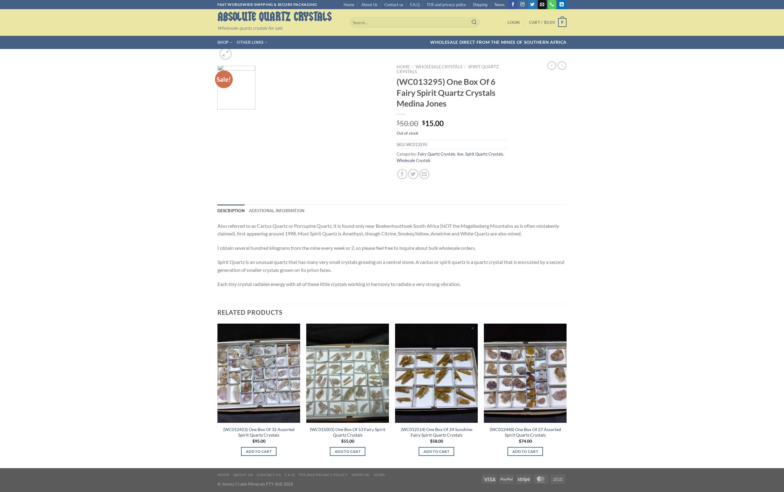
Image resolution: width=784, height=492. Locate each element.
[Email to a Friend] (424, 174)
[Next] (566, 395)
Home (349, 4)
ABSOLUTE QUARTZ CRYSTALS (274, 16)
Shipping (480, 4)
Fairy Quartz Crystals (436, 154)
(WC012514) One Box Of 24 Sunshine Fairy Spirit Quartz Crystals (436, 432)
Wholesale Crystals (439, 66)
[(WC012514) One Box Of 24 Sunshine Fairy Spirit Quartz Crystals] (436, 373)
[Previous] (217, 395)
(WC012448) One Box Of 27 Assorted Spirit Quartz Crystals (525, 432)
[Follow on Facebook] (512, 4)
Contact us (393, 4)
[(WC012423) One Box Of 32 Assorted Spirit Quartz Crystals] (258, 373)
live (460, 154)
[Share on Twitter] (413, 174)
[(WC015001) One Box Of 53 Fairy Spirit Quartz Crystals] (347, 373)
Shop (222, 42)
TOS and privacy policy (446, 4)
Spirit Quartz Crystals (484, 154)
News (500, 4)
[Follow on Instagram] (522, 4)
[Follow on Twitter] (532, 4)
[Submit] (474, 22)
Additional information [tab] (277, 210)
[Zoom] (226, 54)
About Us (369, 4)
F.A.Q (415, 4)
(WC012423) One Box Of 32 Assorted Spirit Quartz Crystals (259, 432)
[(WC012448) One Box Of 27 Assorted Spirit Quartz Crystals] (525, 373)
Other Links (250, 42)
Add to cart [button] (259, 451)
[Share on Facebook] (402, 174)
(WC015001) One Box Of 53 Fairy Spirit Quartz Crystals (347, 432)
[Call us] (552, 4)
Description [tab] (231, 210)
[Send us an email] (542, 4)
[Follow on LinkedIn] (561, 4)
